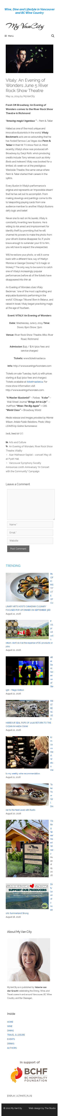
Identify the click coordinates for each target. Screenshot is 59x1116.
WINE (9, 1026)
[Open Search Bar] (53, 36)
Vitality (18, 450)
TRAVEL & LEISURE (16, 1035)
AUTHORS (12, 1048)
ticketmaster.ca (35, 381)
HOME (10, 1022)
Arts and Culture (17, 442)
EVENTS (11, 1039)
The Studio (50, 1108)
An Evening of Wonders (21, 446)
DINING (10, 1030)
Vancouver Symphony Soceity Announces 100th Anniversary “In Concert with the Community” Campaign (27, 467)
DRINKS (10, 1044)
